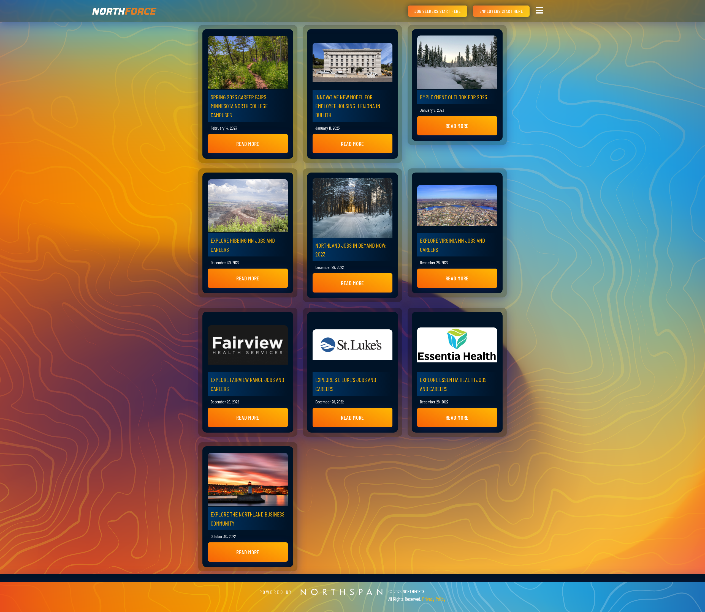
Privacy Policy (434, 599)
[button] (248, 143)
